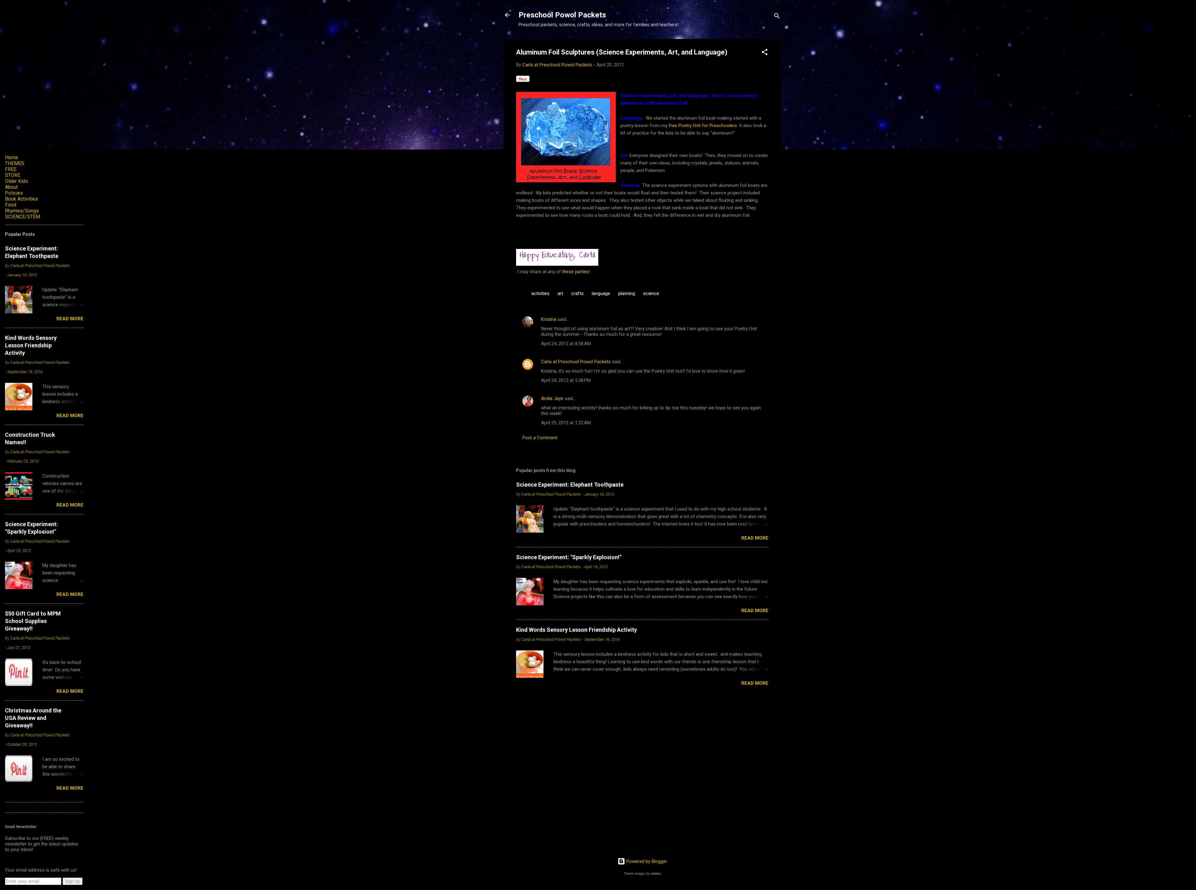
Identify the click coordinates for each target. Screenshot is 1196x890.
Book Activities (21, 199)
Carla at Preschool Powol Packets (576, 361)
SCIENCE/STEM (22, 217)
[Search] (777, 16)
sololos (656, 874)
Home (11, 157)
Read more (754, 538)
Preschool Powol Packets (562, 15)
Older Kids (16, 181)
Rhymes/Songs (22, 211)
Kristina (548, 319)
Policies (14, 193)
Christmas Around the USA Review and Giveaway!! (33, 718)
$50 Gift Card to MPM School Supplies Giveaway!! (33, 621)
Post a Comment (540, 437)
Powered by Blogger (646, 861)
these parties (575, 271)
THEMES (14, 163)
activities (540, 293)
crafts (577, 293)
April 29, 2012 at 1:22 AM (566, 423)
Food (10, 205)
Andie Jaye (552, 398)
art (560, 293)
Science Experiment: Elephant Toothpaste (570, 484)
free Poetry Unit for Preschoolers (703, 125)
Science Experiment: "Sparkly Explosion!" (568, 557)
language (601, 293)
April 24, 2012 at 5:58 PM (566, 380)
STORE (12, 175)
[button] (764, 53)
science (651, 293)
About (11, 187)
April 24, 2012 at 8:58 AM (566, 343)
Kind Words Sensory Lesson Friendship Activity (576, 629)
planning (626, 293)
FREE (11, 169)
